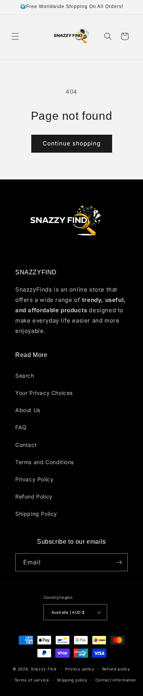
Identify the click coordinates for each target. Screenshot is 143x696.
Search (24, 375)
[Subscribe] (119, 562)
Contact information (115, 680)
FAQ (21, 427)
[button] (15, 36)
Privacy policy (80, 669)
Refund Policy (34, 496)
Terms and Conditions (44, 462)
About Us (27, 410)
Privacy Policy (34, 479)
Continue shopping (72, 143)
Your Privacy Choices (44, 393)
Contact (26, 445)
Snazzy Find (43, 669)
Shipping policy (72, 680)
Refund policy (116, 669)
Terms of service (31, 680)
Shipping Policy (36, 513)
